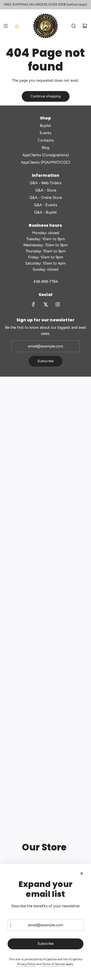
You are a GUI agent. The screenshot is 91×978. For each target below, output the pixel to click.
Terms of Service (53, 964)
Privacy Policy (26, 964)
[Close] (81, 873)
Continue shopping (46, 96)
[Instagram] (57, 304)
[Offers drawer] (16, 25)
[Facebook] (33, 304)
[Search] (73, 25)
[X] (45, 304)
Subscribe (45, 361)
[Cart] (84, 25)
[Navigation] (5, 25)
